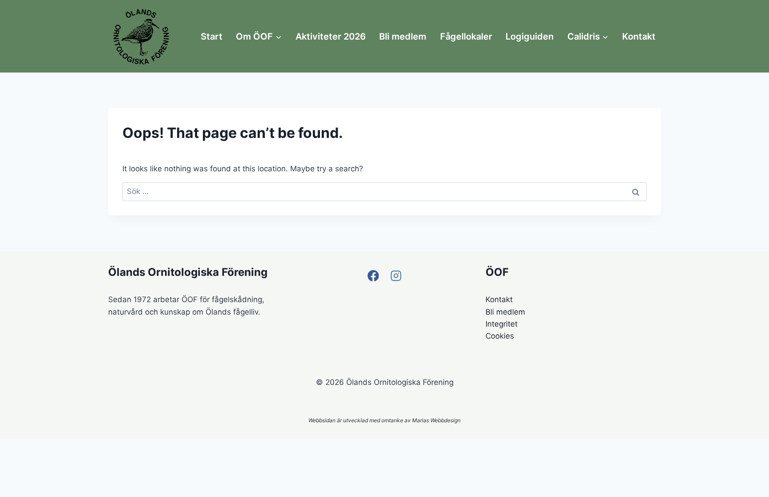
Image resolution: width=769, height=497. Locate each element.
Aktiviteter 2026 (330, 36)
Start (212, 36)
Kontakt (639, 36)
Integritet (502, 323)
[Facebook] (373, 275)
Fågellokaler (466, 36)
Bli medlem (402, 36)
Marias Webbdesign (436, 420)
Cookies (500, 335)
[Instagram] (395, 275)
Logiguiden (530, 36)
